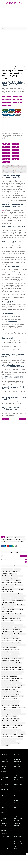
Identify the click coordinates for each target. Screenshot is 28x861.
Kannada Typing (5, 660)
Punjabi (15, 147)
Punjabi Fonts (4, 707)
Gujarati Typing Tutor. (6, 645)
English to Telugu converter (16, 629)
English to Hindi (19, 593)
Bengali (6, 144)
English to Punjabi (18, 620)
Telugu (15, 153)
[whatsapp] (13, 546)
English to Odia (9, 537)
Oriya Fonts (21, 696)
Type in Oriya (4, 738)
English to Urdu (19, 631)
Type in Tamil (19, 738)
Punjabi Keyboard (12, 707)
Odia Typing (4, 541)
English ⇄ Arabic (4, 850)
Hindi (15, 144)
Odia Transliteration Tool (20, 539)
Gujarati (6, 150)
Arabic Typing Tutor (6, 571)
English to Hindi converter (7, 595)
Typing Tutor (7, 99)
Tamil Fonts (23, 714)
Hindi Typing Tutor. (6, 653)
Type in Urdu (12, 740)
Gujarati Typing (18, 640)
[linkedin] (10, 546)
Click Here (20, 352)
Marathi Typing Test (14, 680)
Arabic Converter (5, 789)
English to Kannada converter (17, 598)
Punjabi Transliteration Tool (7, 709)
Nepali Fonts (13, 685)
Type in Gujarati (21, 732)
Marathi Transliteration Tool (17, 678)
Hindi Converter (16, 645)
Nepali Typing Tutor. (16, 691)
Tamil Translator (13, 716)
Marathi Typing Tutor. (16, 682)
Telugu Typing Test (13, 727)
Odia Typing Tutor (12, 541)
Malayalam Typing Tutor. (7, 674)
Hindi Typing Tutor (14, 651)
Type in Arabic (5, 732)
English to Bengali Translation (8, 589)
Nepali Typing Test (13, 689)
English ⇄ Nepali (17, 846)
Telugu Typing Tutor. (16, 729)
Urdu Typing (16, 743)
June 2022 (14, 559)
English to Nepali (19, 609)
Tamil (15, 150)
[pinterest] (8, 546)
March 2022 (14, 562)
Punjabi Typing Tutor (16, 711)
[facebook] (2, 546)
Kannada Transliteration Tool (17, 658)
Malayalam (6, 156)
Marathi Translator (6, 678)
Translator (6, 102)
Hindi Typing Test (5, 651)
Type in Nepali (13, 736)
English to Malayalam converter (8, 602)
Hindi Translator (13, 647)
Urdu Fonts (16, 828)
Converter (17, 102)
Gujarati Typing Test (6, 642)
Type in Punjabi (12, 738)
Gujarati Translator (15, 638)
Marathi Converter (17, 674)
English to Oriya (5, 618)
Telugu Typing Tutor (6, 729)
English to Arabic (5, 582)
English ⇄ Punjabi (5, 848)
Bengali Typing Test (14, 578)
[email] (16, 546)
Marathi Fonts (5, 676)
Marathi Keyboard (13, 676)
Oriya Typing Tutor (14, 703)
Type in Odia (7, 66)
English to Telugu (5, 629)
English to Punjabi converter (7, 622)
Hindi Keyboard (5, 647)
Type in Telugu (5, 740)
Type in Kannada (12, 734)
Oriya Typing (4, 78)
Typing (6, 96)
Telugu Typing (5, 727)
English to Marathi (20, 604)
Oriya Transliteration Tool (7, 700)
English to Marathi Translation (8, 609)
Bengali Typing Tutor (6, 580)
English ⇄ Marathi (5, 843)
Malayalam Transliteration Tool (8, 669)
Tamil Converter (15, 714)
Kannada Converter (15, 653)
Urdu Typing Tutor (5, 745)
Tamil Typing (16, 718)
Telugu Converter (5, 723)
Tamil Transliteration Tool (7, 718)
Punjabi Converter (15, 705)
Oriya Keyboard (5, 698)
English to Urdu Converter (7, 633)
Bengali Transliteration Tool (16, 575)
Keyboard (17, 96)
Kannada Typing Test (14, 660)
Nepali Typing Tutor (6, 691)
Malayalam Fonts (16, 665)
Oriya (15, 156)
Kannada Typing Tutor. (17, 662)
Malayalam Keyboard (6, 667)
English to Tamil (19, 624)
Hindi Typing (16, 649)
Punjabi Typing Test (6, 711)
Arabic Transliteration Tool (7, 569)
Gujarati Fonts (14, 636)
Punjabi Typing (18, 709)
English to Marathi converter (7, 607)
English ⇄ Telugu (17, 841)
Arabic (6, 162)
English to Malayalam (20, 600)
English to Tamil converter (7, 627)
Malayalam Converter (6, 665)
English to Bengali (18, 584)
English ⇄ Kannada (5, 836)
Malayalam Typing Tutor (18, 671)
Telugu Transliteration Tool (16, 725)
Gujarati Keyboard (5, 638)
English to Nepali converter (7, 611)
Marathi (6, 147)
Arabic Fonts (4, 830)
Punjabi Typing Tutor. (6, 714)
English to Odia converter (19, 537)
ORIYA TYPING (14, 2)
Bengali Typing (5, 578)
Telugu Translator (5, 725)
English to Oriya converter (15, 618)
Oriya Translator (13, 698)
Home (2, 66)
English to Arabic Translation (8, 584)
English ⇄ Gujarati (18, 843)
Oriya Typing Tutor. (6, 705)
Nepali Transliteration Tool (16, 687)
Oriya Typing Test (5, 703)
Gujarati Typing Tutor (16, 642)
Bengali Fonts (5, 573)
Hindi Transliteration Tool (7, 649)
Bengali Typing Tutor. (16, 580)
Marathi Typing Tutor (6, 682)
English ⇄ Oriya (4, 846)
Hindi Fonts (23, 645)
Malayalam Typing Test (6, 671)
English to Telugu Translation (8, 631)
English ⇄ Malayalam (5, 841)
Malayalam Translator (16, 667)
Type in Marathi (5, 736)
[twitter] (5, 546)
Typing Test (17, 99)
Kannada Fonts (5, 656)
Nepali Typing (5, 689)
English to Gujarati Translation (8, 593)
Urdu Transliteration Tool (7, 743)
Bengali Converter (15, 571)
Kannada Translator (6, 658)
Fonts (6, 105)
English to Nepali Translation (8, 613)
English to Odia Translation (7, 539)
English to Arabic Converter (16, 582)
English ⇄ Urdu (17, 848)
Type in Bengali (13, 732)
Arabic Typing (17, 569)
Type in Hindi (4, 734)
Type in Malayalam (21, 734)
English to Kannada (6, 598)
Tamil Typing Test (5, 720)
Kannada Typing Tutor (6, 662)
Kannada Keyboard (13, 656)
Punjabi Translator (21, 707)
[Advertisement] (14, 16)
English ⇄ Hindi (17, 836)
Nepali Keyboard (21, 685)
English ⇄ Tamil (17, 839)
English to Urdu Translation (19, 633)
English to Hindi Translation (19, 595)
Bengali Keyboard (12, 573)
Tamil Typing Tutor (14, 720)
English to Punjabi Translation (8, 624)
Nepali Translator (5, 687)
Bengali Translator (6, 575)
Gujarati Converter (6, 636)
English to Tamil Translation (19, 627)
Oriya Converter (14, 696)
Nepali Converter (5, 685)
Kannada (6, 153)
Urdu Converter (17, 787)
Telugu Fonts (13, 723)
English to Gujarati (19, 589)
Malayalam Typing (20, 669)
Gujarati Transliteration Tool (7, 640)
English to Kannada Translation (8, 600)
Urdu (15, 159)
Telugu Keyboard (21, 723)
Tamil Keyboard (5, 716)
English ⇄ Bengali (5, 839)
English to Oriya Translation (7, 620)
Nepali (6, 159)
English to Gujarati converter (8, 591)
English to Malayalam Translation (8, 604)
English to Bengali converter (7, 587)
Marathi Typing (5, 680)
